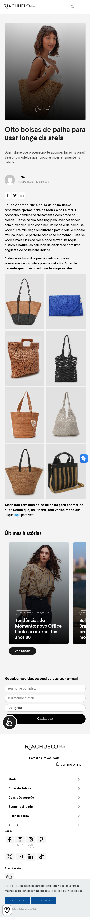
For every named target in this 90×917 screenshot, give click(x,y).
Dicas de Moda (24, 612)
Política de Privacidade (67, 890)
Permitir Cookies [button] (17, 900)
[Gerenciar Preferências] (7, 910)
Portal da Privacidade (44, 758)
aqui (17, 515)
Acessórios (43, 109)
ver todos (22, 651)
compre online (70, 764)
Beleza (84, 612)
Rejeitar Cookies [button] (43, 900)
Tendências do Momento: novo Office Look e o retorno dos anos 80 (38, 628)
